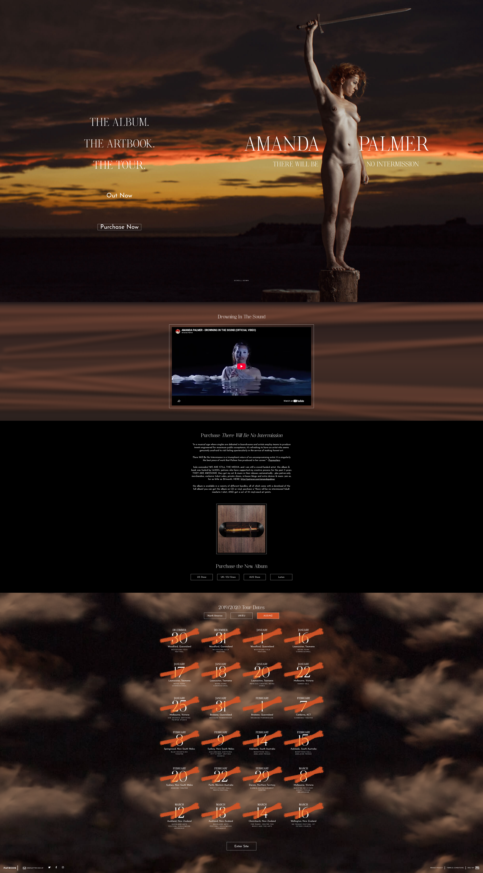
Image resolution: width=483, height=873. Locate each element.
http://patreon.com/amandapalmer (258, 479)
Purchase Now (119, 227)
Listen (281, 577)
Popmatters (274, 460)
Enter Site (241, 846)
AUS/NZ (268, 616)
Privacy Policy (436, 868)
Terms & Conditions (455, 868)
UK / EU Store (228, 577)
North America (215, 616)
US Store (201, 577)
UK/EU (241, 616)
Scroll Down (241, 280)
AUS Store (254, 577)
